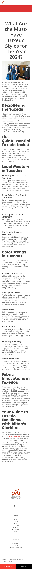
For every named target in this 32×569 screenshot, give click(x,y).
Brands (16, 521)
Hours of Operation (16, 547)
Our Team (16, 525)
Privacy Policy (7, 561)
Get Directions (16, 543)
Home (16, 519)
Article (16, 531)
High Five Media (17, 559)
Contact (16, 527)
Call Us (16, 545)
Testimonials (16, 529)
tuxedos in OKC (14, 436)
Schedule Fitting (8, 566)
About (16, 523)
